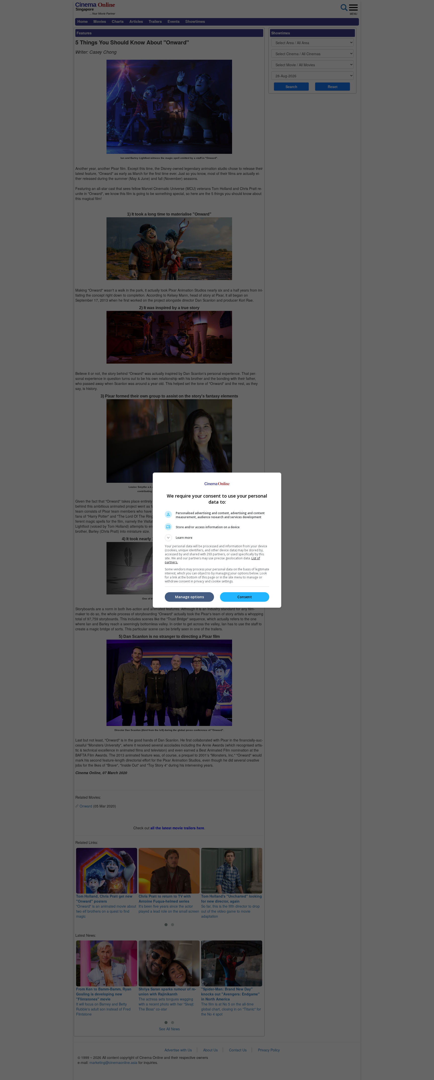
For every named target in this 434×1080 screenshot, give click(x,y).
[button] (217, 537)
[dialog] (217, 540)
